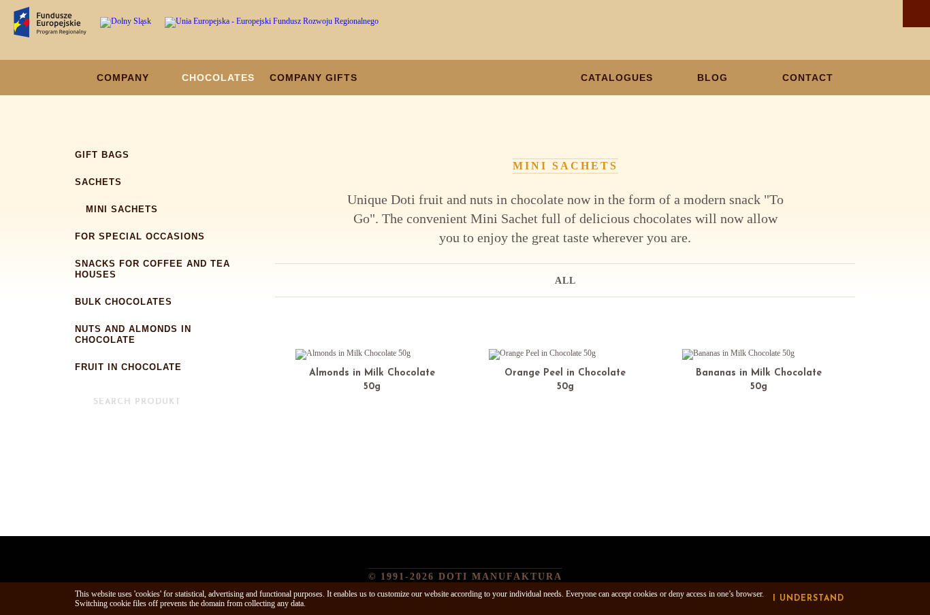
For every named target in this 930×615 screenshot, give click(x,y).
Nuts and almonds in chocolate (133, 334)
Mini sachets (122, 209)
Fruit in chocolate (128, 367)
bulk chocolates (123, 302)
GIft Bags (102, 155)
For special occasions (140, 236)
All (565, 281)
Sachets (98, 182)
